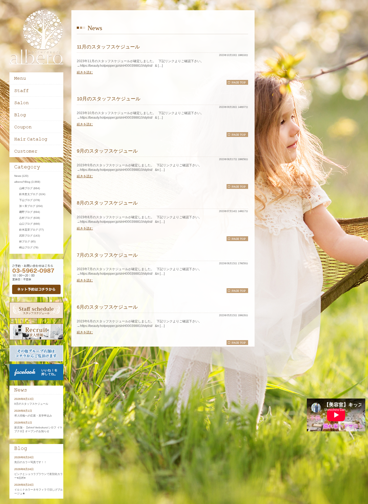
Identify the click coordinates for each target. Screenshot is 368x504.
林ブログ (24, 241)
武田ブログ (26, 235)
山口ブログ (26, 223)
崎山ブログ (26, 247)
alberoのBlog (22, 181)
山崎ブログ (26, 188)
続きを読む (85, 72)
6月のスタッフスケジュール (107, 307)
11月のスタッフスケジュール (108, 47)
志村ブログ (26, 217)
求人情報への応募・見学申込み (33, 415)
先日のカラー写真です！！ (30, 462)
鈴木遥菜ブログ (28, 229)
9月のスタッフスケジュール (107, 151)
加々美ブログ (27, 206)
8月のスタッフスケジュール (107, 203)
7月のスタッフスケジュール (107, 255)
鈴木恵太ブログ (28, 194)
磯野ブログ (26, 211)
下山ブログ (26, 200)
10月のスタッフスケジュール (108, 98)
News (17, 175)
